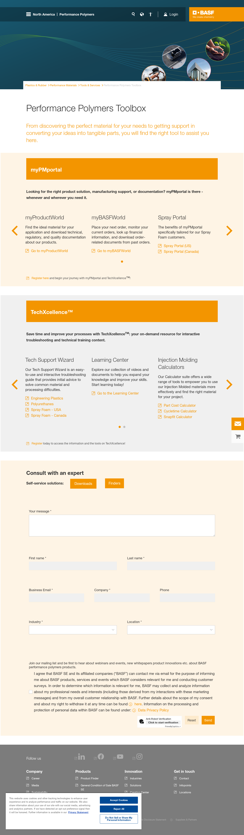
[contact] (237, 424)
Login (174, 14)
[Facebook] (99, 759)
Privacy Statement (78, 812)
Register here (40, 278)
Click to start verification (163, 722)
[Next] (229, 232)
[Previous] (15, 232)
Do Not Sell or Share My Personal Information (118, 818)
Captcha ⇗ (173, 726)
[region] (73, 811)
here (138, 704)
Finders (114, 483)
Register (37, 443)
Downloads (83, 483)
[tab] (122, 262)
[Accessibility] (150, 14)
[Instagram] (137, 759)
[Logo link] (203, 14)
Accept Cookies (119, 800)
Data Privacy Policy (153, 710)
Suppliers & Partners (186, 819)
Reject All (119, 808)
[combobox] (69, 629)
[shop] (237, 436)
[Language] (142, 14)
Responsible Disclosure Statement (148, 819)
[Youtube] (118, 759)
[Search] (133, 14)
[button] (113, 629)
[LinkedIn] (79, 759)
